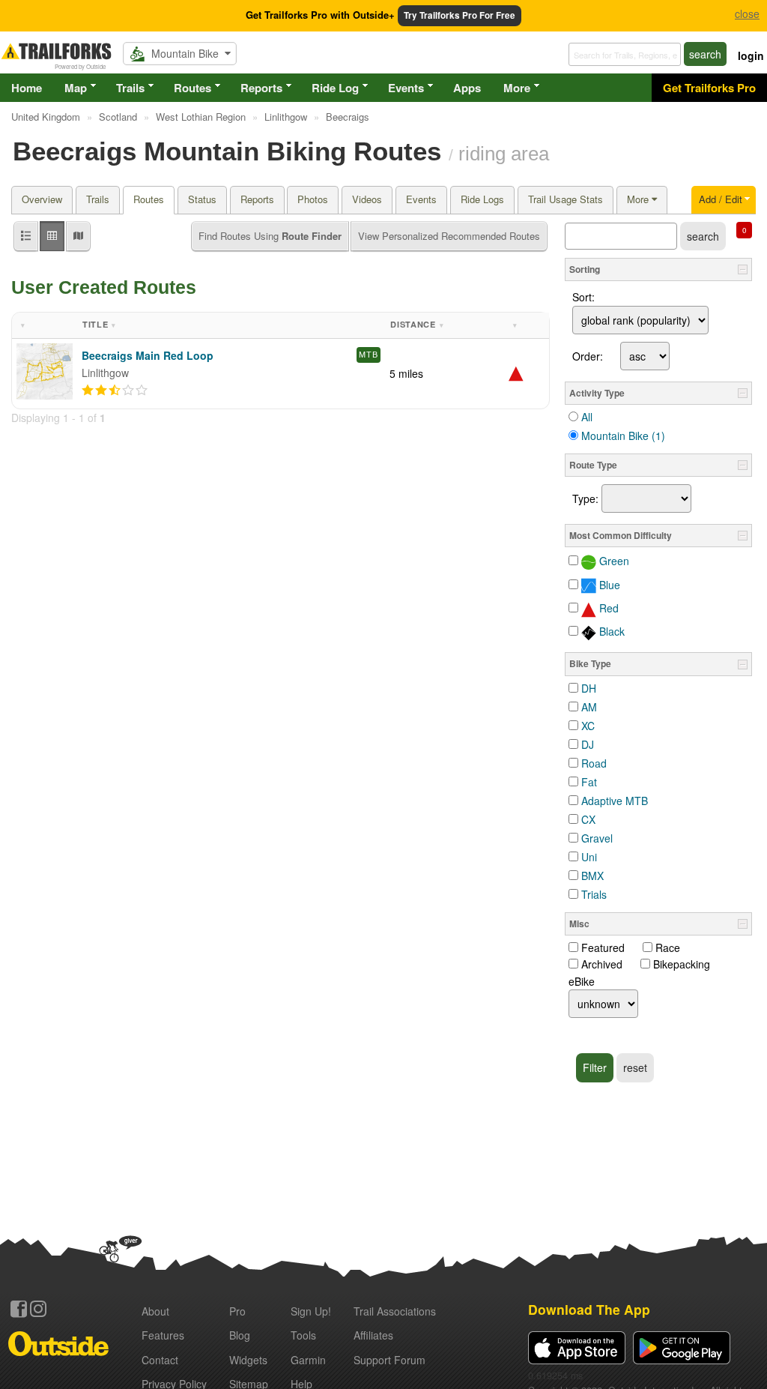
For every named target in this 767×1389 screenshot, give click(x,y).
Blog (239, 1335)
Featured (603, 947)
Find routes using (270, 236)
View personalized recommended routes (449, 236)
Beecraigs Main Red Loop (147, 355)
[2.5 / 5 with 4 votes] (115, 390)
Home (26, 87)
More (516, 87)
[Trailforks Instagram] (38, 1309)
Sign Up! (311, 1311)
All (586, 416)
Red (607, 607)
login (751, 55)
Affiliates (373, 1335)
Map (75, 87)
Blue (608, 584)
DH (588, 688)
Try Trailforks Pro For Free (459, 15)
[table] (52, 236)
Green (612, 560)
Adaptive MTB (614, 800)
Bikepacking (681, 963)
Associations (395, 1311)
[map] (78, 236)
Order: (587, 356)
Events (406, 87)
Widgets (248, 1359)
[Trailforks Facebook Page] (18, 1309)
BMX (592, 875)
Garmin (308, 1359)
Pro (237, 1311)
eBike (582, 981)
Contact (160, 1359)
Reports (261, 87)
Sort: (583, 296)
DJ (587, 744)
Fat (589, 781)
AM (589, 706)
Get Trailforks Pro (709, 87)
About (155, 1311)
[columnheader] (44, 326)
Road (594, 763)
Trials (594, 894)
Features (163, 1335)
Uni (589, 856)
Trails (130, 87)
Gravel (597, 838)
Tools (303, 1335)
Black (610, 631)
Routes (192, 87)
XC (588, 725)
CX (588, 819)
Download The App (589, 1309)
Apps (467, 87)
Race (667, 947)
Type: (585, 498)
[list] (25, 236)
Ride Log (335, 87)
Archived (601, 963)
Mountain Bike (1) (623, 435)
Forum (389, 1359)
